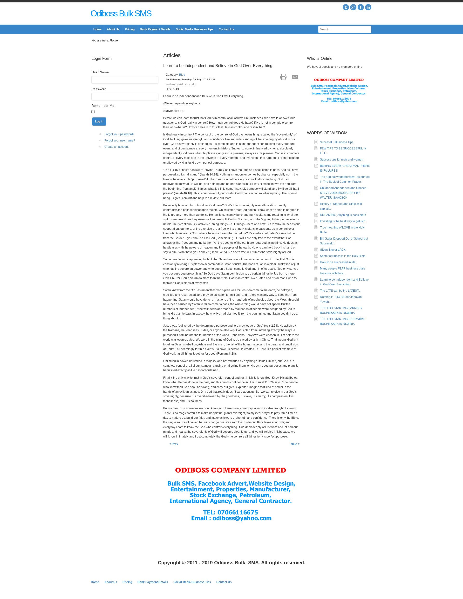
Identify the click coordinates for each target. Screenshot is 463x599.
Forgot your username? (119, 140)
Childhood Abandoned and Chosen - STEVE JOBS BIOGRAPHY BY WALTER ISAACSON (344, 192)
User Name (100, 72)
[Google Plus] (353, 7)
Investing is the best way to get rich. (343, 221)
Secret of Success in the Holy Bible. (343, 256)
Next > (295, 444)
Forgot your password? (119, 134)
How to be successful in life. (338, 262)
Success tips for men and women (341, 159)
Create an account (116, 146)
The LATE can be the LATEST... (340, 290)
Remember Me (102, 106)
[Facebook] (361, 7)
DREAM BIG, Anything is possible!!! (343, 215)
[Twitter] (346, 7)
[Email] (295, 77)
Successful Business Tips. (337, 142)
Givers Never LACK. (333, 249)
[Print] (283, 77)
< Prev (173, 444)
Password (98, 89)
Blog (182, 74)
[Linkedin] (368, 7)
